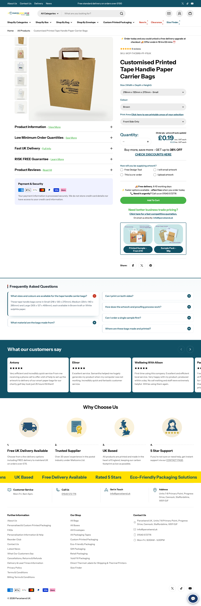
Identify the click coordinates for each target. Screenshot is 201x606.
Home (10, 30)
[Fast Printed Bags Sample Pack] (168, 234)
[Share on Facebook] (133, 265)
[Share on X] (141, 265)
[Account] (179, 13)
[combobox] (81, 13)
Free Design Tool (133, 169)
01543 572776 (144, 534)
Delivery (38, 3)
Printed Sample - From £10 (138, 249)
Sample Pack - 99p (168, 249)
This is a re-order (133, 174)
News (49, 3)
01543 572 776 (69, 493)
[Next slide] (190, 349)
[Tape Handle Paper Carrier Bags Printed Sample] (137, 234)
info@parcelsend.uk (163, 218)
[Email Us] (168, 13)
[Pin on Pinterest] (150, 265)
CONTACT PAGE (174, 460)
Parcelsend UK (23, 598)
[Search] (121, 13)
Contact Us (25, 3)
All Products (23, 30)
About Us (12, 3)
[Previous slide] (181, 349)
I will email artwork (167, 169)
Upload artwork (165, 174)
